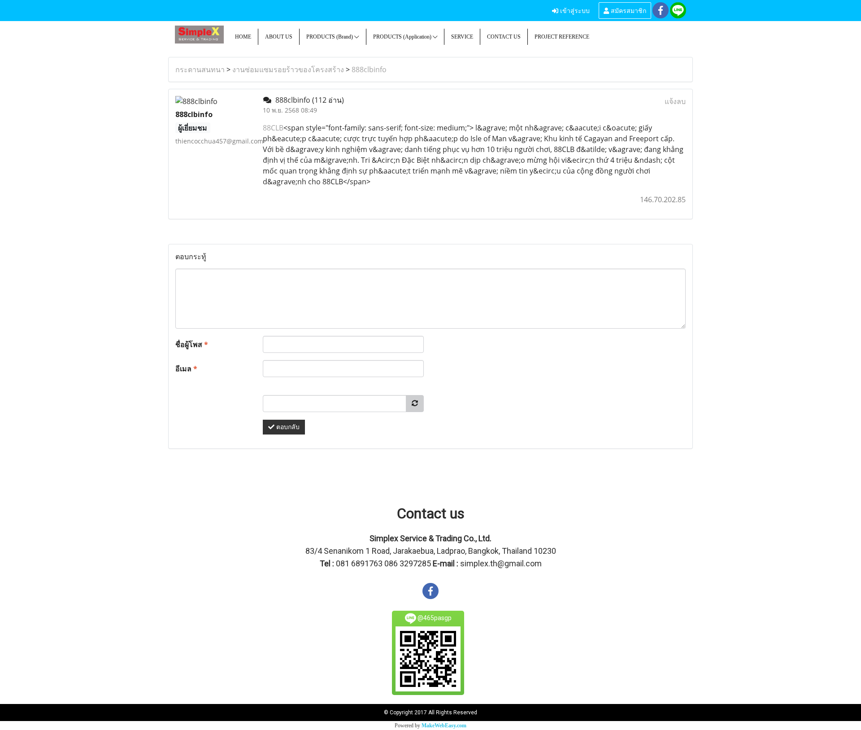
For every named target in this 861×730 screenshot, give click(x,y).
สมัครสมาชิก (627, 10)
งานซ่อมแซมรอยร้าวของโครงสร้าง (288, 69)
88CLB (273, 128)
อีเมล (186, 369)
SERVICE (462, 37)
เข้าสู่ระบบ (574, 10)
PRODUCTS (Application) (403, 37)
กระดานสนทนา (200, 69)
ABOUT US (278, 37)
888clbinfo (369, 69)
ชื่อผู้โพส (191, 344)
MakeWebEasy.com (444, 725)
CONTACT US (504, 37)
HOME (243, 37)
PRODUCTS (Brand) (330, 37)
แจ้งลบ (675, 101)
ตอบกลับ (287, 427)
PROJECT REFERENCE (562, 37)
